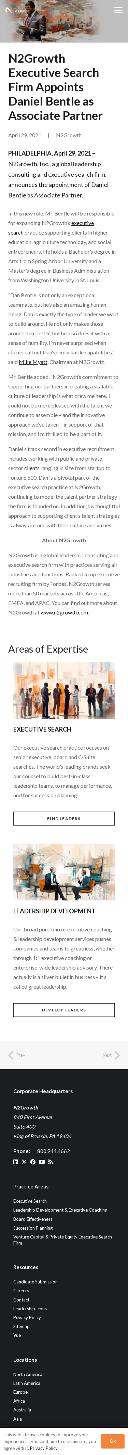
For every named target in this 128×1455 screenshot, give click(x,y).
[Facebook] (32, 1162)
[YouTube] (42, 1162)
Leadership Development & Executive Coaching (60, 1210)
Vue (17, 1335)
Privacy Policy (27, 1317)
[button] (118, 10)
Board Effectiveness (33, 1219)
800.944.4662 (53, 1151)
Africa (19, 1401)
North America (27, 1374)
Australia (22, 1409)
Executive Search (30, 1201)
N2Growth (69, 135)
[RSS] (50, 1162)
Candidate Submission (35, 1281)
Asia (17, 1419)
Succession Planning (33, 1228)
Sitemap (21, 1326)
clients (32, 468)
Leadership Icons (30, 1308)
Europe (20, 1392)
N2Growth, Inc (28, 163)
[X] (24, 1162)
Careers (21, 1290)
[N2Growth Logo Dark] (17, 10)
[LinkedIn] (15, 1162)
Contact (21, 1299)
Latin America (26, 1383)
